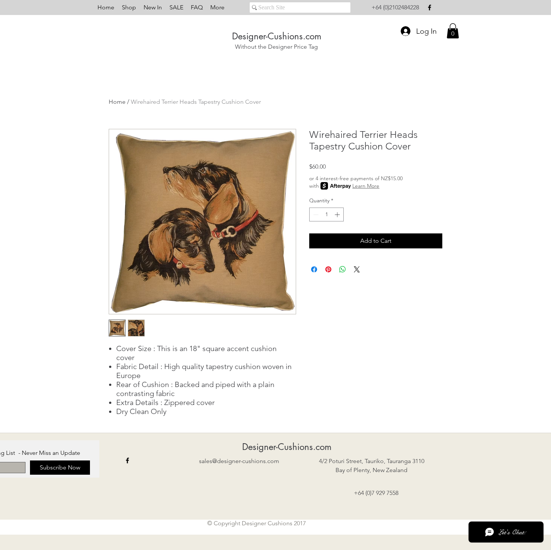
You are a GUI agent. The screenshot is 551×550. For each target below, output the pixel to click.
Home (117, 101)
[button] (452, 31)
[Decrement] (315, 214)
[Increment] (338, 214)
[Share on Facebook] (314, 269)
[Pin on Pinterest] (328, 269)
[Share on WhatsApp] (342, 269)
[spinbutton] (326, 214)
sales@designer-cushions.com (239, 461)
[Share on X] (356, 269)
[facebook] (429, 7)
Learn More (365, 185)
